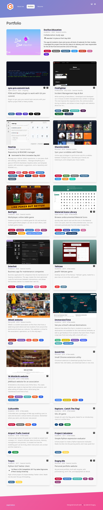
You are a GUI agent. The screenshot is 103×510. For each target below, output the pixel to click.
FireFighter (60, 88)
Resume (40, 6)
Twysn (11, 460)
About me (20, 6)
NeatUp (12, 146)
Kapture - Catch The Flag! (67, 408)
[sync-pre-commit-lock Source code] (47, 88)
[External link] (44, 88)
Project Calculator (64, 433)
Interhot (12, 266)
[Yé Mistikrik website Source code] (47, 376)
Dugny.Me (60, 460)
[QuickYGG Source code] (94, 352)
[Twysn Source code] (47, 460)
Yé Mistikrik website (18, 376)
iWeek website (15, 319)
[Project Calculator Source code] (94, 433)
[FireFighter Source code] (94, 88)
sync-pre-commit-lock (18, 88)
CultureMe (13, 408)
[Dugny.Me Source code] (94, 460)
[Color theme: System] (91, 4)
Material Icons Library (66, 212)
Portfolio (30, 6)
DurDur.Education (53, 29)
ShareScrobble (62, 146)
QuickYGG (59, 352)
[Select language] (95, 4)
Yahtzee (59, 266)
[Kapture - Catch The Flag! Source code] (94, 408)
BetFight (12, 212)
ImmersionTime (63, 319)
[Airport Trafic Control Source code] (47, 433)
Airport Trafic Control (18, 433)
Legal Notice (10, 505)
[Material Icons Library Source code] (94, 212)
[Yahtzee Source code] (94, 266)
